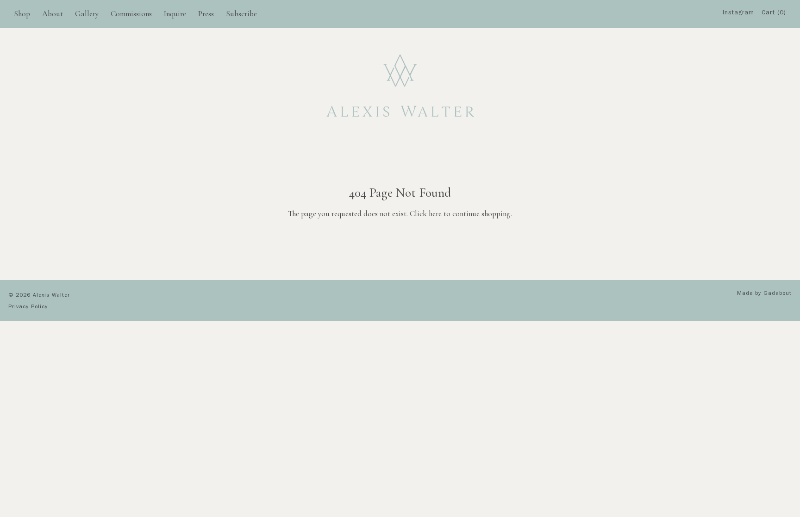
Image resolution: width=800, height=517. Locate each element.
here (435, 213)
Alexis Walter (51, 296)
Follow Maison (741, 64)
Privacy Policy (28, 307)
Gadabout (777, 294)
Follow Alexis (741, 46)
